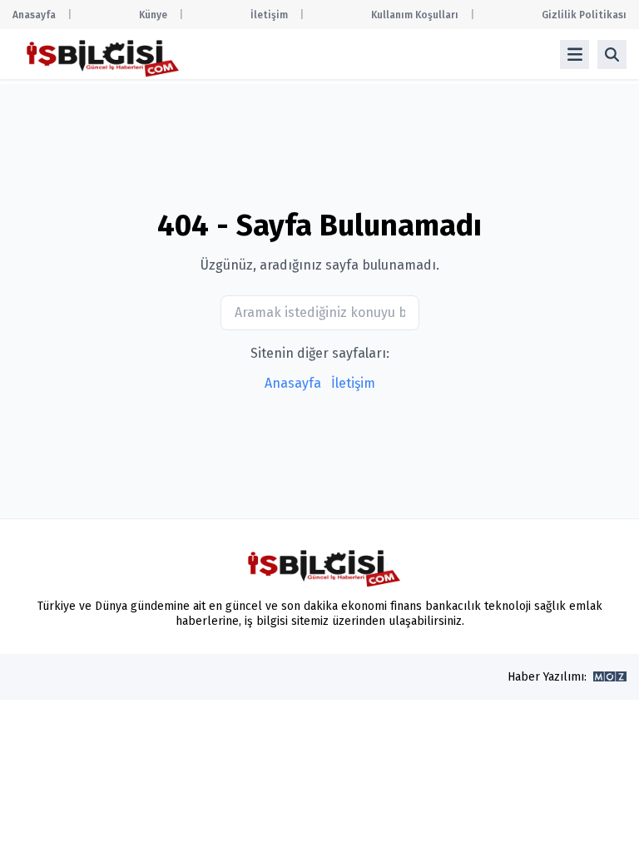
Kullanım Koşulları (414, 15)
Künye (153, 15)
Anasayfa (34, 15)
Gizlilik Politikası (584, 15)
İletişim (269, 15)
